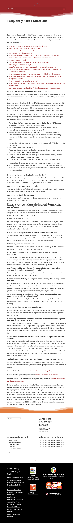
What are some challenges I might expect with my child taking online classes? (35, 74)
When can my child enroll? (17, 60)
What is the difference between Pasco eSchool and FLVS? (28, 46)
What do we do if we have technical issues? (23, 81)
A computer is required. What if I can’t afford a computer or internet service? (34, 88)
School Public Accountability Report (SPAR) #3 (52, 444)
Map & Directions (43, 425)
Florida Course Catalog (14, 448)
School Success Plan (14, 450)
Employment (12, 446)
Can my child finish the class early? (20, 53)
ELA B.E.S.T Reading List (15, 442)
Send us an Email (43, 431)
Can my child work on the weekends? (21, 51)
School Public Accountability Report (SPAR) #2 (52, 442)
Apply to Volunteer (14, 452)
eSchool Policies (13, 440)
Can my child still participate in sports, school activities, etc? (29, 62)
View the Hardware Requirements (46, 375)
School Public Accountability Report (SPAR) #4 (52, 446)
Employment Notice (14, 444)
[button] (63, 9)
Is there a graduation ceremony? (20, 65)
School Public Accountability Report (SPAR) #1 (52, 440)
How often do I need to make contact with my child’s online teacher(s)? (32, 67)
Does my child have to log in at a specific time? (24, 48)
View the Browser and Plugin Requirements (44, 371)
